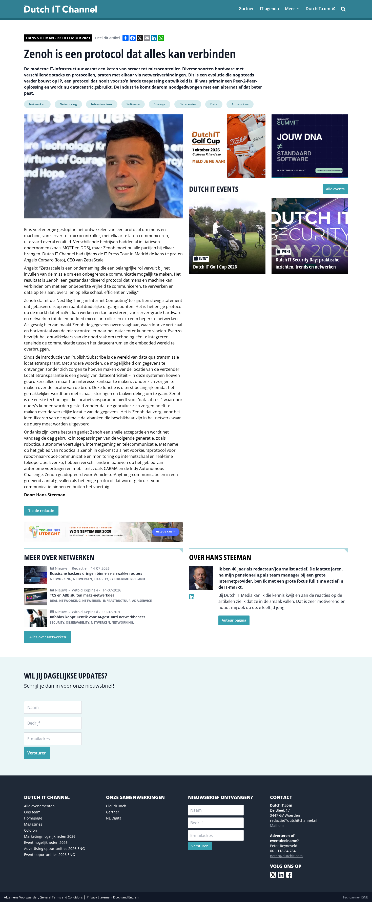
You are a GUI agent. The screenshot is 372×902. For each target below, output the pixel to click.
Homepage (33, 818)
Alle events (335, 189)
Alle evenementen (39, 806)
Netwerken (37, 104)
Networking (68, 104)
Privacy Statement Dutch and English (112, 897)
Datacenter (187, 104)
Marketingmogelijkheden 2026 (49, 836)
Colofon (30, 830)
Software (133, 104)
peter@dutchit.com (286, 855)
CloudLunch (116, 806)
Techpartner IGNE (355, 897)
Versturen (37, 753)
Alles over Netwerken (47, 636)
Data (213, 104)
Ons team (32, 812)
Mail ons (277, 825)
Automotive (240, 104)
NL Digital (114, 818)
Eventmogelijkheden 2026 (46, 842)
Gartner (112, 812)
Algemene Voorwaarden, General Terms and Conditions (44, 897)
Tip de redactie (41, 510)
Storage (159, 104)
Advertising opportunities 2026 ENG (54, 848)
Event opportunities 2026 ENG (49, 854)
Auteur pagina (234, 620)
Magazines (33, 824)
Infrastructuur (101, 104)
